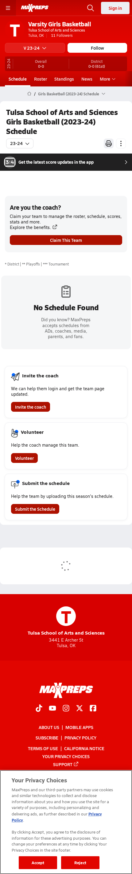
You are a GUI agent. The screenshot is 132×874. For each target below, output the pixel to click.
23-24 (16, 143)
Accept (38, 862)
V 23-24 (32, 48)
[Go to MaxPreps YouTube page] (52, 708)
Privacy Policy (80, 738)
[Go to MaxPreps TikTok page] (39, 708)
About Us (49, 727)
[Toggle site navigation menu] (8, 8)
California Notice (84, 748)
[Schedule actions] (121, 143)
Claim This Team (66, 240)
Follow (97, 48)
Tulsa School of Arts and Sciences (66, 621)
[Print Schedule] (109, 143)
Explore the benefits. (30, 227)
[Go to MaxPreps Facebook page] (93, 708)
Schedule (18, 79)
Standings (64, 79)
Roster (40, 79)
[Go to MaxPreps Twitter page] (79, 708)
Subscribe (47, 738)
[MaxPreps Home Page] (29, 94)
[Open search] (91, 8)
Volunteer (24, 458)
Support (62, 764)
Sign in (115, 8)
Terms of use (43, 748)
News (86, 79)
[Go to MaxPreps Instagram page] (66, 708)
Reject (80, 862)
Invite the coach (30, 407)
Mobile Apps (79, 727)
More (105, 79)
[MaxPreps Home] (35, 8)
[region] (66, 822)
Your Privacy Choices (66, 756)
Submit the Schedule (35, 509)
